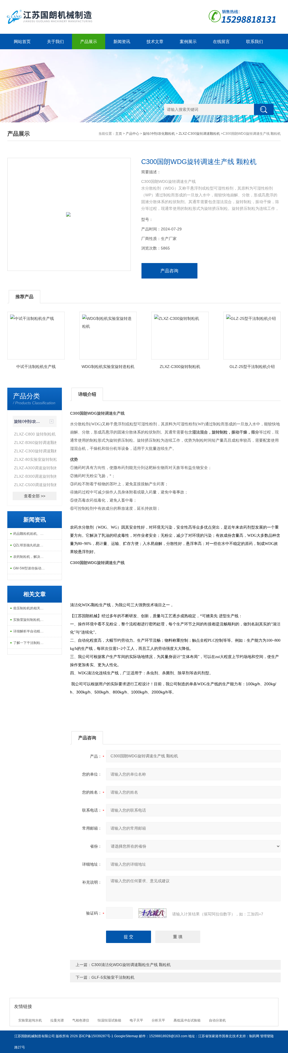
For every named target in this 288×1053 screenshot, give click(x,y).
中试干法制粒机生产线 (36, 366)
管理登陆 (267, 1036)
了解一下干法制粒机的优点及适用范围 (29, 643)
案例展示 (188, 41)
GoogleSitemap (126, 1036)
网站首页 (22, 41)
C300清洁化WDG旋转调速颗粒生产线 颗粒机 (131, 964)
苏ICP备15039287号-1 (96, 1036)
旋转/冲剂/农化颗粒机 (159, 134)
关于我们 (55, 41)
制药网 (254, 1036)
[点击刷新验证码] (152, 913)
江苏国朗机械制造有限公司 (34, 1036)
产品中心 (132, 134)
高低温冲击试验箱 (187, 1020)
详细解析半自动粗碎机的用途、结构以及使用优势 (29, 631)
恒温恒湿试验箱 (109, 1020)
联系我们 (254, 41)
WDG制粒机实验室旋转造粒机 (108, 366)
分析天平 (158, 1020)
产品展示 (88, 41)
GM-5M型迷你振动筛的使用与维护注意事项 (29, 568)
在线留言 (221, 41)
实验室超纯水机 (30, 1020)
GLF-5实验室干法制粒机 (112, 977)
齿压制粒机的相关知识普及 (29, 608)
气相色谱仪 (80, 1020)
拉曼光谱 (57, 1020)
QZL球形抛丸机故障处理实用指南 (29, 545)
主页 (118, 134)
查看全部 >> (34, 496)
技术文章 (155, 41)
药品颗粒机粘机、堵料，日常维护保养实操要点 (29, 534)
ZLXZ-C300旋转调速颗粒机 (199, 134)
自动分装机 (217, 1020)
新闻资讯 (121, 41)
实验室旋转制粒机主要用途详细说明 (29, 620)
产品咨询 (169, 270)
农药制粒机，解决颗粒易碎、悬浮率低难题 (29, 557)
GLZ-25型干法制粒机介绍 (252, 366)
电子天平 (136, 1020)
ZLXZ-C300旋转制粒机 (180, 366)
